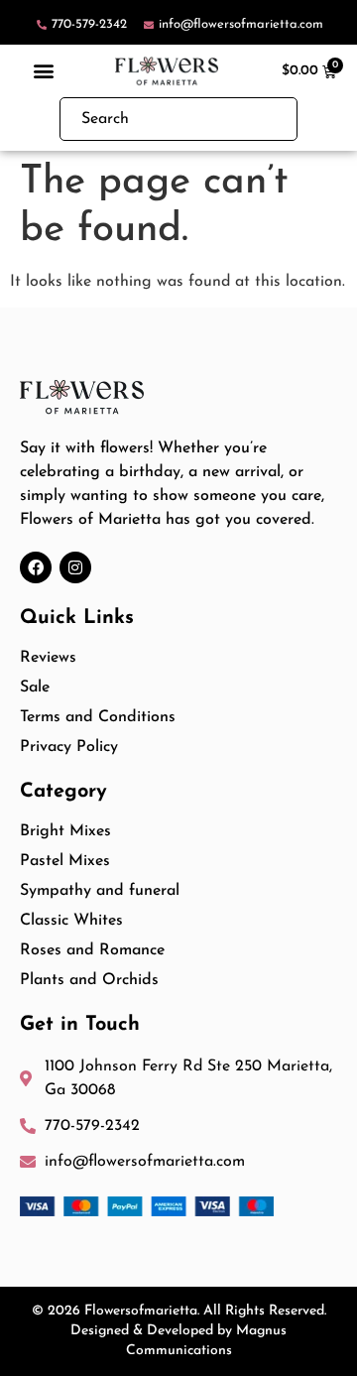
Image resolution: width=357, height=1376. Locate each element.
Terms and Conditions (98, 717)
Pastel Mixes (65, 861)
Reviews (48, 658)
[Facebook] (36, 567)
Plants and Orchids (89, 980)
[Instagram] (75, 567)
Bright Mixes (65, 831)
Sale (35, 687)
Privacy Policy (69, 747)
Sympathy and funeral (99, 891)
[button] (44, 71)
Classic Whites (71, 921)
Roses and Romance (92, 950)
